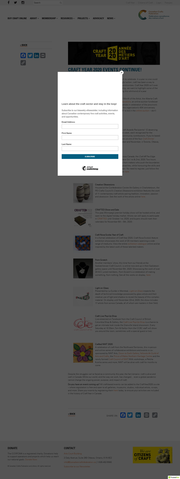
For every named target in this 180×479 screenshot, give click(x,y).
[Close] (122, 73)
